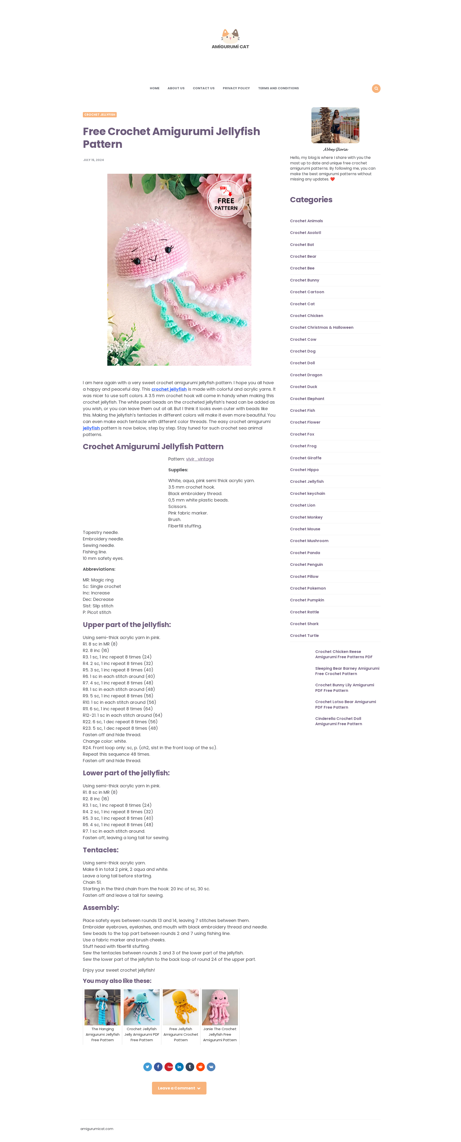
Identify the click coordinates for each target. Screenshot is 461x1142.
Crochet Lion (302, 505)
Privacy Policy (236, 88)
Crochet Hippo (304, 469)
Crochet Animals (306, 221)
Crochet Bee (302, 268)
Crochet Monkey (306, 517)
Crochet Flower (305, 422)
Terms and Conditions (278, 88)
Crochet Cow (303, 339)
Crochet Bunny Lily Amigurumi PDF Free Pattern (344, 687)
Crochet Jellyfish (99, 114)
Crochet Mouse (305, 529)
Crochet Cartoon (307, 292)
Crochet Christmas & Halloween (321, 327)
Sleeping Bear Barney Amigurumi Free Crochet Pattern (347, 671)
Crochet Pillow (304, 576)
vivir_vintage (200, 459)
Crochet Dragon (306, 375)
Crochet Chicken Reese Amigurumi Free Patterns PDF (344, 654)
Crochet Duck (303, 387)
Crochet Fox (302, 434)
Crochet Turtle (304, 636)
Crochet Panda (305, 553)
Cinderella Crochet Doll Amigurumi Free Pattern (338, 721)
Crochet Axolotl (305, 233)
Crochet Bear (303, 256)
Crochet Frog (303, 446)
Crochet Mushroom (309, 541)
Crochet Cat (302, 304)
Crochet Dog (302, 351)
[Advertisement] (123, 488)
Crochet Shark (304, 624)
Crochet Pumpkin (307, 600)
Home (154, 88)
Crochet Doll (302, 363)
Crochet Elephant (307, 398)
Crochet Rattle (304, 612)
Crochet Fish (302, 410)
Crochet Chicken (306, 315)
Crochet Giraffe (305, 458)
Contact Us (204, 88)
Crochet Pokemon (308, 588)
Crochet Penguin (306, 564)
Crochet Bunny (304, 280)
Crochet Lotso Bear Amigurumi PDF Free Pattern (345, 704)
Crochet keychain (307, 493)
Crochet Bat (302, 244)
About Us (176, 88)
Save (170, 1067)
